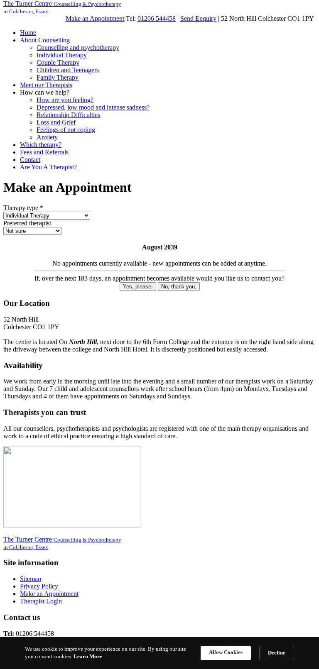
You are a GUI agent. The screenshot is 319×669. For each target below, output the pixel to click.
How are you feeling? (65, 99)
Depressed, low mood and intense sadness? (93, 107)
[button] (45, 40)
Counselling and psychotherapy (78, 47)
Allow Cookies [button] (226, 652)
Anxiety (47, 137)
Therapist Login (41, 601)
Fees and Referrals (44, 152)
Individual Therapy (62, 55)
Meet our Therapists (46, 84)
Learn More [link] (88, 656)
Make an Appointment (95, 18)
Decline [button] (276, 652)
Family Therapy (58, 77)
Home (28, 32)
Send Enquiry (198, 18)
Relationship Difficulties (68, 114)
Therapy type (23, 207)
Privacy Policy (39, 586)
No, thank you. (178, 286)
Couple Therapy (58, 62)
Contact (30, 159)
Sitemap (30, 578)
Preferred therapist (27, 223)
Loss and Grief (56, 122)
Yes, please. (138, 286)
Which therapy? (40, 144)
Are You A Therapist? (48, 167)
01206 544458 (156, 18)
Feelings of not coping (66, 129)
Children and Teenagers (68, 69)
